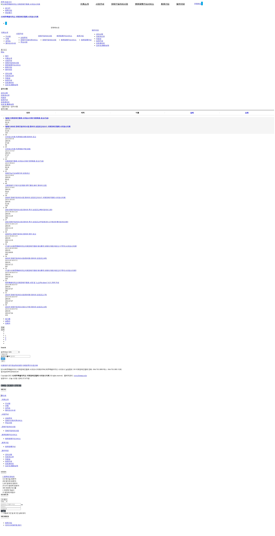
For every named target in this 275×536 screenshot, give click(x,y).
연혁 (7, 39)
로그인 (7, 8)
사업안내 (100, 4)
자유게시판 (100, 36)
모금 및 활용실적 (102, 45)
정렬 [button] (2, 327)
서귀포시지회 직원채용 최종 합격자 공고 (20, 137)
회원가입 (8, 10)
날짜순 (7, 321)
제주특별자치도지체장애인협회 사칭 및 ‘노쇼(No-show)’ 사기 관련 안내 (32, 282)
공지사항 (99, 34)
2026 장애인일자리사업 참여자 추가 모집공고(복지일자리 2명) (28, 210)
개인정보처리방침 (15, 365)
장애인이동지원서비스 (29, 40)
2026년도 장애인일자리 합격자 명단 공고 (20, 234)
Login (3, 511)
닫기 (5, 50)
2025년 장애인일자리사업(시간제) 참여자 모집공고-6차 (26, 307)
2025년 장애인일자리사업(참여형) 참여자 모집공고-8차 (26, 258)
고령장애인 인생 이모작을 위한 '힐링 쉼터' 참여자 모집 (26, 185)
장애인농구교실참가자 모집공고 (17, 173)
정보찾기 (8, 13)
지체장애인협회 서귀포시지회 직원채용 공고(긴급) (24, 161)
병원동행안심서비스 (144, 4)
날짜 (192, 113)
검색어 (5, 356)
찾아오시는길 (10, 43)
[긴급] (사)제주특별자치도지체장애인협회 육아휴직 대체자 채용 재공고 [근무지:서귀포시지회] (41, 246)
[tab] (137, 399)
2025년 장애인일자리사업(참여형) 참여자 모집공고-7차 (26, 295)
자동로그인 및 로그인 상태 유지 (14, 513)
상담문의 (24, 38)
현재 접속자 (8, 476)
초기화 (7, 319)
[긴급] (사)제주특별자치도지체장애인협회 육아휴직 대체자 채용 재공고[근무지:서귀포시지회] (40, 270)
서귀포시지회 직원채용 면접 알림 (18, 149)
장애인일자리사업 (119, 4)
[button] (3, 330)
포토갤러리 (100, 43)
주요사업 (24, 42)
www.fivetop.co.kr (80, 376)
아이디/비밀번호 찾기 (13, 525)
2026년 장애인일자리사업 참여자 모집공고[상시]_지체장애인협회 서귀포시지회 (35, 197)
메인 (7, 56)
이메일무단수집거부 (30, 365)
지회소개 (84, 4)
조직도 (8, 41)
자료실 (98, 39)
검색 (3, 358)
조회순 (7, 323)
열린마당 (180, 4)
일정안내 (99, 41)
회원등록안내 (86, 40)
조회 (247, 113)
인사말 (8, 36)
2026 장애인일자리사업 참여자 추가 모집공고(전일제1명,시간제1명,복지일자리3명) (36, 222)
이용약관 (4, 365)
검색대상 (4, 352)
